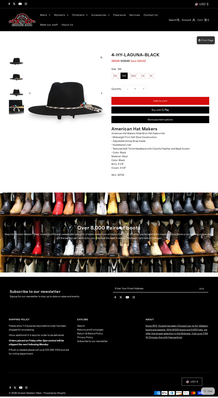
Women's (59, 14)
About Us (67, 24)
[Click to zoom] (101, 57)
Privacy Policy (85, 337)
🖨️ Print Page (206, 40)
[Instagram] (25, 4)
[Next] (101, 93)
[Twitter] (13, 4)
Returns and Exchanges (90, 329)
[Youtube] (20, 4)
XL (151, 75)
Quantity (116, 88)
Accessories (98, 14)
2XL (115, 75)
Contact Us (151, 14)
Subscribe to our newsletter (92, 341)
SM (124, 75)
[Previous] (30, 93)
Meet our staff (49, 24)
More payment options (160, 119)
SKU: (114, 174)
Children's (78, 14)
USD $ (204, 4)
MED (133, 75)
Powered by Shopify (55, 392)
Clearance (119, 14)
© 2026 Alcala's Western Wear (25, 392)
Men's (43, 14)
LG (142, 75)
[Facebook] (9, 4)
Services (134, 14)
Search (81, 325)
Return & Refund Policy (90, 333)
